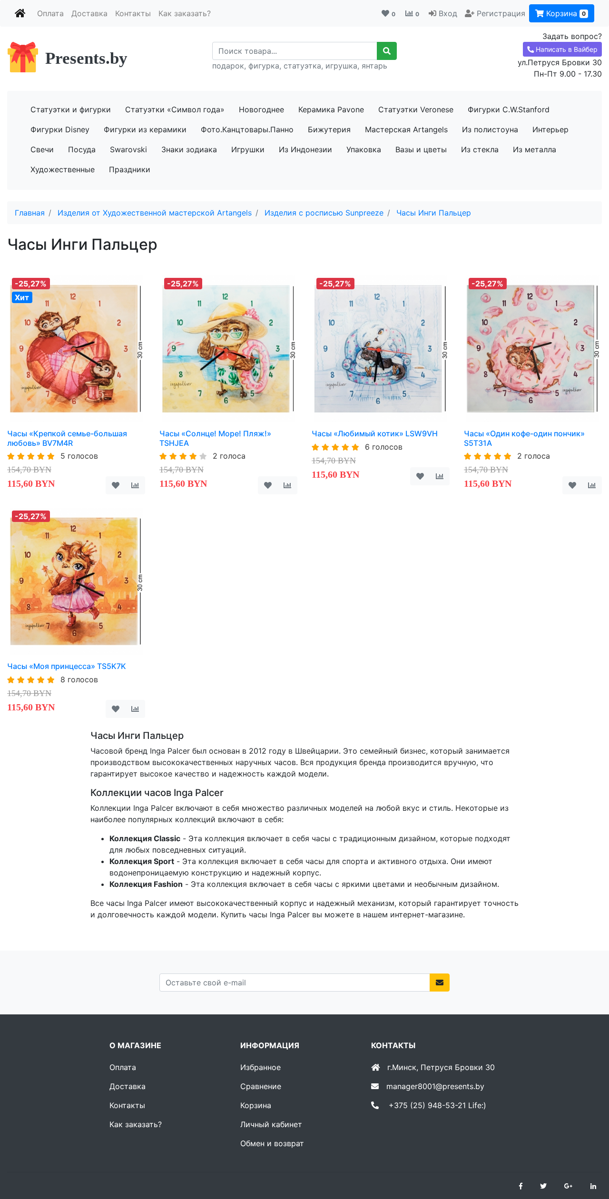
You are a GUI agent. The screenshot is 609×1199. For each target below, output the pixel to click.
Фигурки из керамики (145, 129)
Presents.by (86, 58)
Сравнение (260, 1086)
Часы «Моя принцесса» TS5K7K (66, 666)
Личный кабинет (271, 1124)
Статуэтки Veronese (415, 109)
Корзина (565, 13)
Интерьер (550, 129)
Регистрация (501, 13)
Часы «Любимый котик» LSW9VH (375, 433)
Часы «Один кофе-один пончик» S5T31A (524, 438)
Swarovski (128, 149)
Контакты (133, 13)
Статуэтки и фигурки (70, 109)
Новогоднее (261, 109)
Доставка (89, 13)
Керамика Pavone (331, 109)
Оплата (50, 13)
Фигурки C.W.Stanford (509, 109)
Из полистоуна (490, 129)
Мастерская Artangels (406, 129)
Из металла (534, 149)
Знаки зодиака (189, 149)
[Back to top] (587, 1154)
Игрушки (248, 149)
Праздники (129, 169)
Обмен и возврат (272, 1143)
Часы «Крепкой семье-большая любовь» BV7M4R (67, 438)
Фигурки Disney (59, 129)
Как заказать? (184, 13)
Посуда (82, 149)
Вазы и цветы (421, 149)
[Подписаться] (440, 982)
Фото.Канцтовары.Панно (247, 129)
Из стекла (480, 149)
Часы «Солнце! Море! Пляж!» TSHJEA (215, 438)
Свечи (42, 149)
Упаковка (363, 149)
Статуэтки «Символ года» (175, 109)
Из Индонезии (305, 149)
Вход (448, 13)
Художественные (62, 169)
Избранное (260, 1067)
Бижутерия (329, 129)
